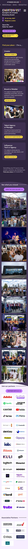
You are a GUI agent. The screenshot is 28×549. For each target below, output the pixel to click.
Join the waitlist (8, 31)
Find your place (8, 172)
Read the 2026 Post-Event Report (8, 35)
